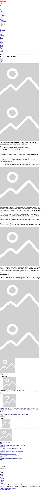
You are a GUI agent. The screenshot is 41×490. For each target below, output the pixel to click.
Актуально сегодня (3, 21)
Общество (1, 51)
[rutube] (20, 29)
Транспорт (1, 36)
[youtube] (20, 5)
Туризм (1, 37)
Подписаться (2, 418)
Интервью (1, 11)
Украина (1, 42)
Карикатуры (2, 14)
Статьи (1, 17)
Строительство (2, 47)
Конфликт (1, 373)
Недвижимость (2, 35)
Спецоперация (2, 52)
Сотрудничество (2, 8)
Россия (1, 44)
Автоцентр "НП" (2, 23)
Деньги (1, 34)
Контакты (1, 32)
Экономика (1, 50)
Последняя (3, 466)
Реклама (1, 31)
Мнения (1, 10)
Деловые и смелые (2, 15)
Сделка (1, 43)
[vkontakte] (20, 7)
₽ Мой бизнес (2, 20)
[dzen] (20, 6)
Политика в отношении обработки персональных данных (8, 488)
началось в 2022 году (7, 159)
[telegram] (20, 4)
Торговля (1, 45)
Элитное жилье (2, 374)
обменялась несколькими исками (4, 276)
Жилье (1, 48)
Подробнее (2, 413)
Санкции (1, 38)
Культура (1, 46)
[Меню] (0, 9)
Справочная (2, 12)
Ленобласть (1, 481)
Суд (0, 40)
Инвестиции (2, 39)
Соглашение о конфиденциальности (5, 489)
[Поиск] (1, 3)
